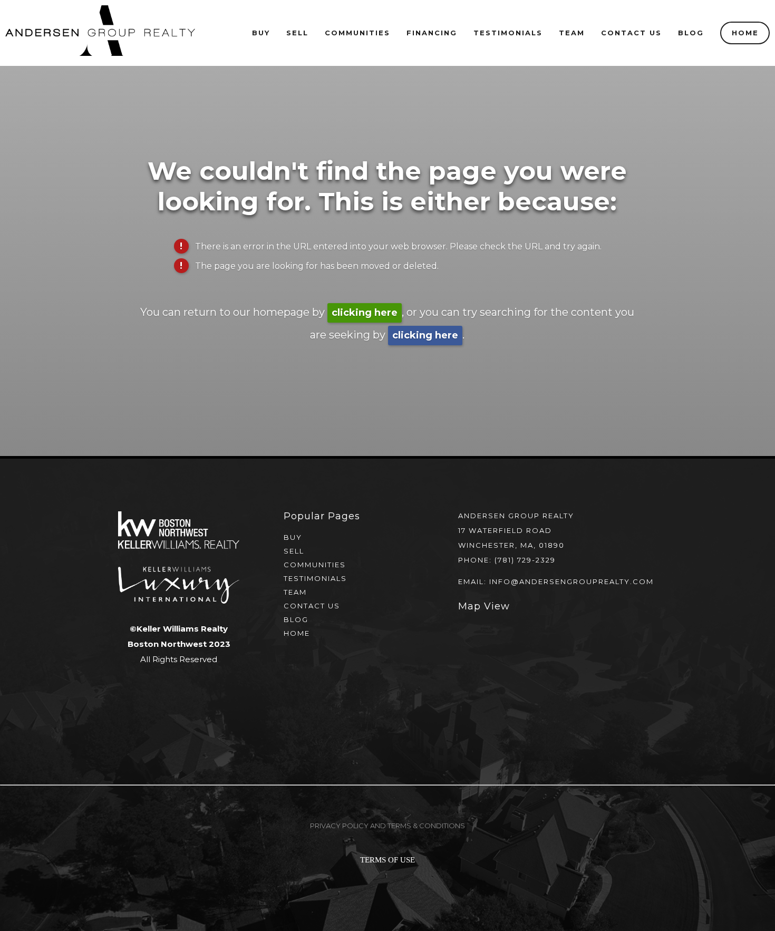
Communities (315, 564)
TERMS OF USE (387, 860)
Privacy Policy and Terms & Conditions (387, 825)
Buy (261, 32)
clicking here (365, 312)
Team (572, 32)
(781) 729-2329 (525, 560)
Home (745, 32)
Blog (691, 32)
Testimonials (507, 32)
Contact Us (631, 32)
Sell (294, 551)
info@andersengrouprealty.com (571, 581)
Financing (431, 32)
